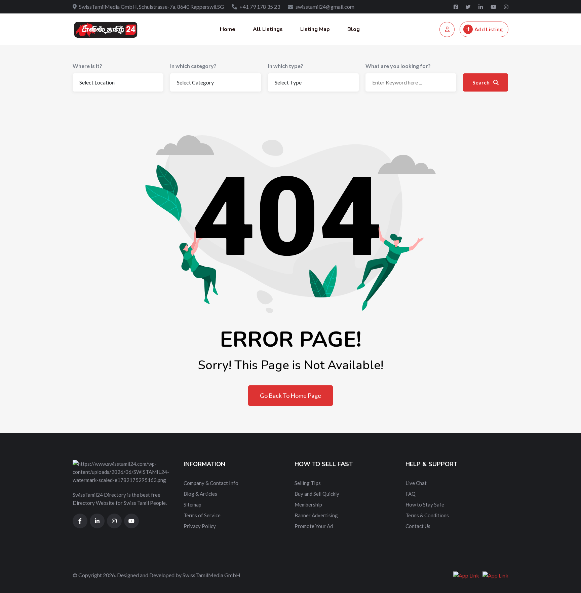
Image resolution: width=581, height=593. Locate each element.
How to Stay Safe (424, 504)
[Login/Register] (447, 29)
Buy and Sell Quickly (317, 494)
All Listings (268, 29)
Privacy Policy (200, 526)
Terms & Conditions (427, 515)
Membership (308, 504)
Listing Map (315, 29)
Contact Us (417, 526)
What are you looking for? (398, 66)
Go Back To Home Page (290, 395)
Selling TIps (308, 483)
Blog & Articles (200, 494)
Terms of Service (202, 515)
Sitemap (192, 504)
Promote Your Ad (314, 526)
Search (481, 82)
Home (227, 29)
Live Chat (416, 483)
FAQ (410, 494)
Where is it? (87, 66)
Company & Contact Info (211, 483)
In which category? (193, 66)
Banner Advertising (316, 515)
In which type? (285, 66)
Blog (353, 29)
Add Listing (488, 29)
